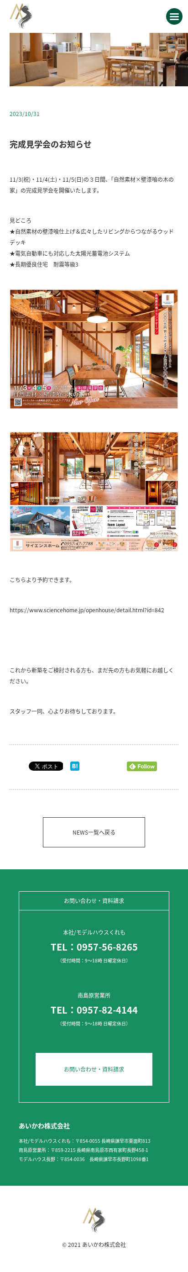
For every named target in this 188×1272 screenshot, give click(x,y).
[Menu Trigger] (174, 16)
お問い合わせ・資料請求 (94, 1069)
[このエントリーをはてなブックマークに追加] (74, 768)
